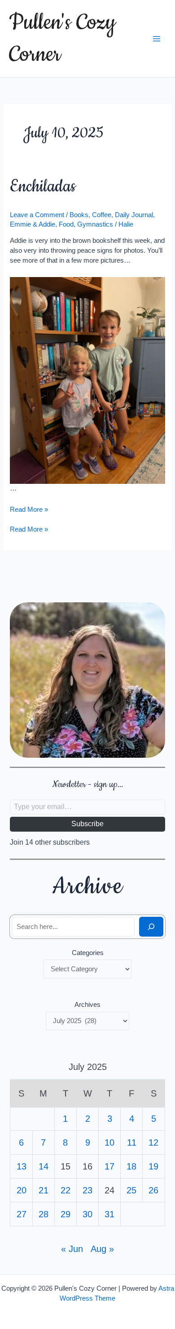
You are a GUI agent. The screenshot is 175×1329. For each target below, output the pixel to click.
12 (153, 1142)
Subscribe (87, 824)
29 (65, 1214)
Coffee (101, 214)
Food (66, 224)
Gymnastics (95, 224)
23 (87, 1190)
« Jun (72, 1249)
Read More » (29, 509)
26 (153, 1190)
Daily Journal (134, 214)
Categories (88, 952)
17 (109, 1166)
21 (43, 1190)
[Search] (151, 927)
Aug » (102, 1249)
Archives (87, 1004)
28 (43, 1214)
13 (21, 1166)
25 (131, 1190)
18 (131, 1166)
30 (87, 1214)
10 (109, 1142)
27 (21, 1214)
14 (43, 1166)
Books (79, 214)
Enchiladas (42, 186)
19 (153, 1166)
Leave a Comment (37, 214)
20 (21, 1190)
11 (131, 1142)
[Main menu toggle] (156, 38)
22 (65, 1190)
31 (109, 1214)
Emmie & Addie (32, 224)
